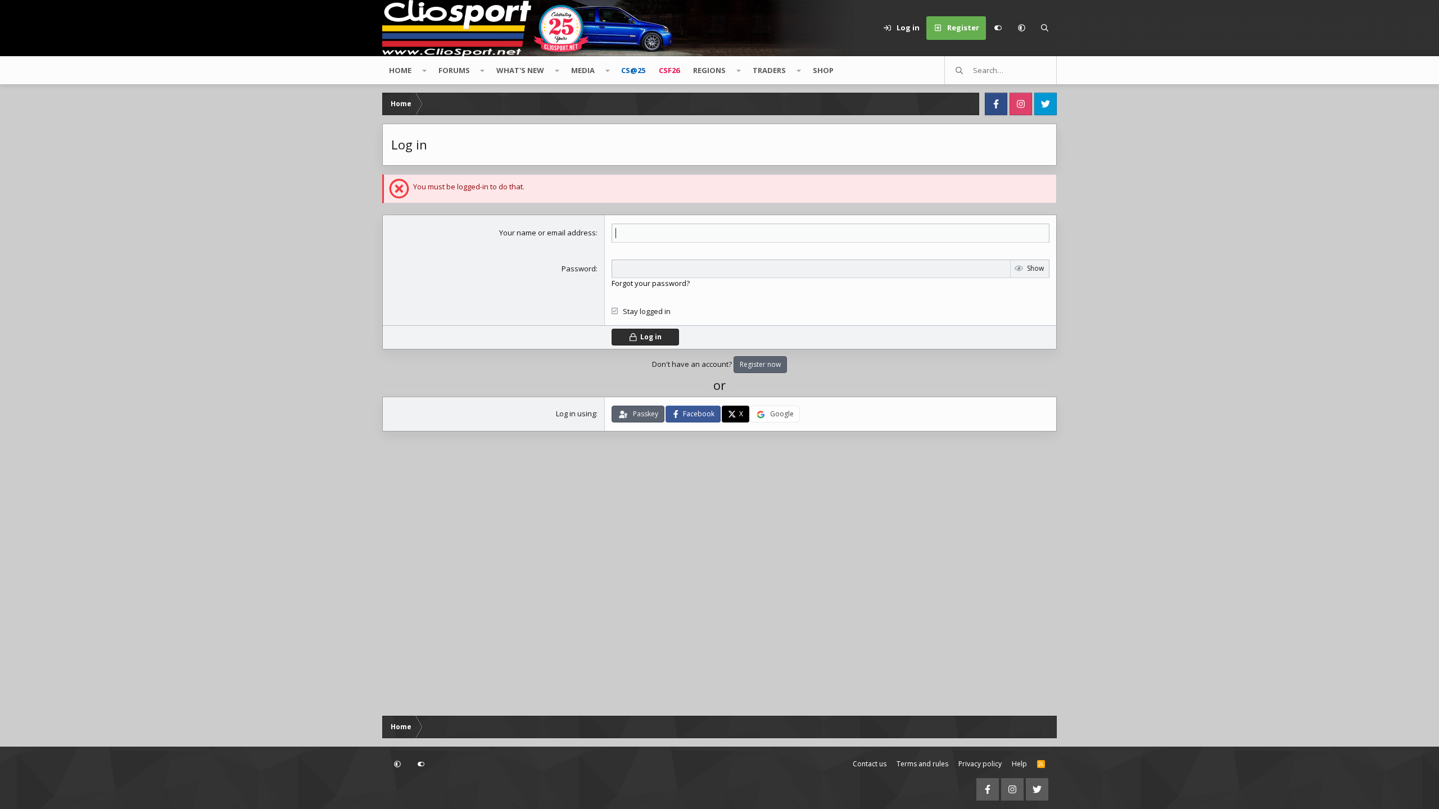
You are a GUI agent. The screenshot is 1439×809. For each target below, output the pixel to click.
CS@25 (633, 70)
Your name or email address (547, 233)
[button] (1021, 28)
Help (1019, 764)
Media (583, 70)
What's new (520, 70)
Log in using (576, 413)
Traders (769, 70)
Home (400, 70)
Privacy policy (980, 764)
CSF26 (669, 70)
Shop (823, 70)
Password (579, 268)
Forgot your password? (651, 283)
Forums (454, 70)
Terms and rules (922, 764)
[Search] (1045, 28)
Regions (709, 70)
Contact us (869, 764)
